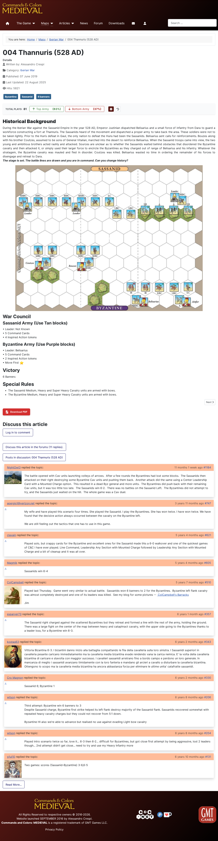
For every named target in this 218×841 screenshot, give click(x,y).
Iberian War (27, 70)
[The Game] (33, 23)
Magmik (12, 562)
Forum (98, 23)
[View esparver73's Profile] (5, 619)
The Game (24, 23)
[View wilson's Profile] (5, 703)
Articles (64, 23)
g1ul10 (11, 756)
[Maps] (51, 23)
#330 (207, 677)
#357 (207, 614)
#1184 (207, 467)
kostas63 (13, 641)
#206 (207, 697)
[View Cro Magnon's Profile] (5, 683)
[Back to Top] (212, 834)
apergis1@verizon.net (21, 503)
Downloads (116, 23)
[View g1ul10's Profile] (13, 768)
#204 (207, 733)
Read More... (14, 784)
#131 (208, 756)
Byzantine (11, 96)
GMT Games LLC (96, 822)
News (84, 23)
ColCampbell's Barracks (173, 594)
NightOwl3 (14, 467)
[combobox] (192, 23)
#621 (208, 535)
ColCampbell (15, 582)
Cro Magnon (15, 677)
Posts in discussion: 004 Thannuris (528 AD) (34, 457)
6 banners (44, 96)
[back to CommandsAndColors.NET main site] (145, 814)
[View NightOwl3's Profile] (13, 477)
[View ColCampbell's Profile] (13, 594)
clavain (11, 535)
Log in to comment (18, 432)
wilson (11, 697)
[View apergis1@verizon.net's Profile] (5, 509)
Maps (45, 23)
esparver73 (14, 614)
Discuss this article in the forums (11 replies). (34, 447)
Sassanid (27, 96)
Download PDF (18, 411)
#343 (207, 641)
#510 (208, 582)
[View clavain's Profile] (5, 540)
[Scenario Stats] (118, 109)
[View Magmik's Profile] (5, 568)
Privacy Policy (54, 829)
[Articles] (72, 23)
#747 (208, 503)
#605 (207, 562)
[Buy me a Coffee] (168, 814)
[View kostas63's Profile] (13, 656)
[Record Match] (111, 109)
